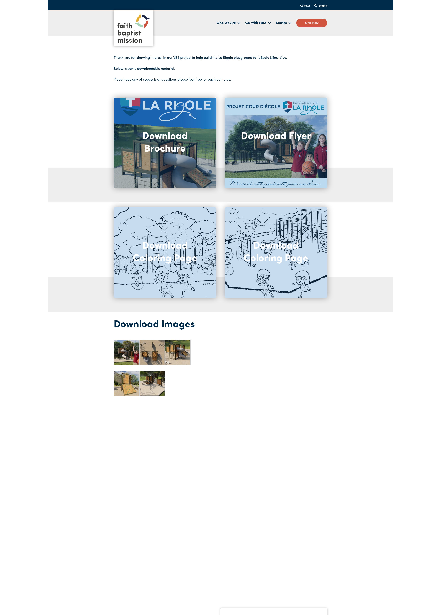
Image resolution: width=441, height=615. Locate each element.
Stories (281, 22)
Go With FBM (255, 22)
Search (323, 5)
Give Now (312, 23)
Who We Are (226, 22)
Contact (305, 5)
